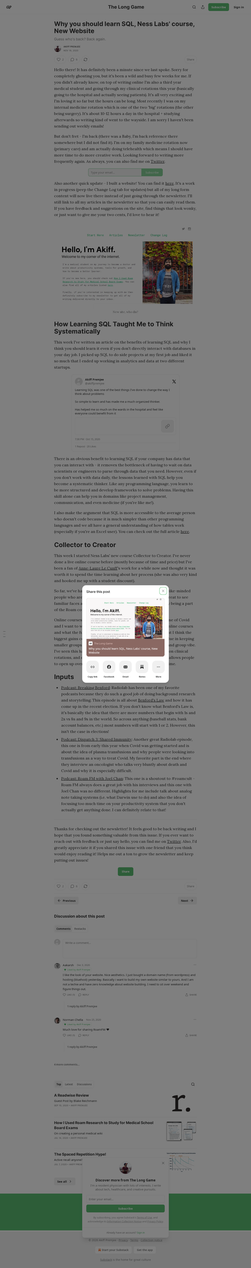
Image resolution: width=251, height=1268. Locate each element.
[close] (163, 591)
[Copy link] (92, 667)
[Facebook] (109, 667)
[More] (158, 667)
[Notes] (142, 667)
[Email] (125, 667)
